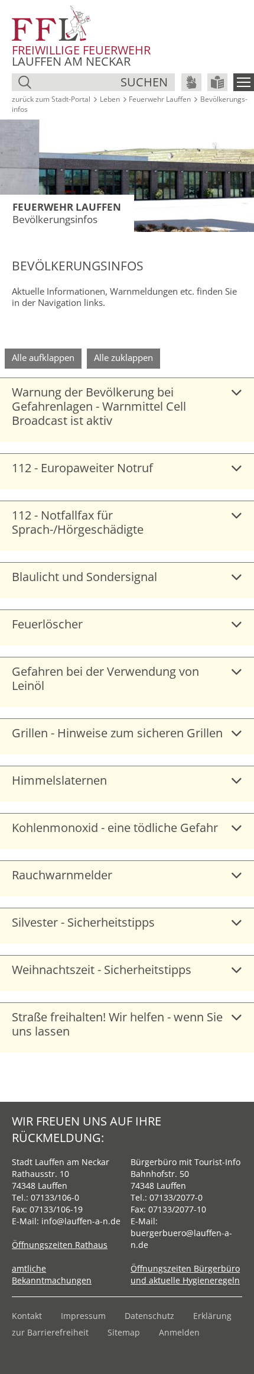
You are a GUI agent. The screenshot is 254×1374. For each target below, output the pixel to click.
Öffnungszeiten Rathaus (60, 1244)
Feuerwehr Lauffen (160, 99)
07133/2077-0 (176, 1197)
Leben (110, 99)
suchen (144, 82)
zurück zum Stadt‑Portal (51, 99)
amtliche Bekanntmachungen (52, 1274)
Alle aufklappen (43, 357)
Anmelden (179, 1332)
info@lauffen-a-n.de (81, 1221)
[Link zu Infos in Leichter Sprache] (217, 82)
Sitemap (124, 1332)
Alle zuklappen (123, 357)
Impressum (83, 1315)
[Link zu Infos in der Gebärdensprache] (191, 82)
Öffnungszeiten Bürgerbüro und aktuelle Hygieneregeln (185, 1274)
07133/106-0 (55, 1197)
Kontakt (27, 1315)
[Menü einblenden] (243, 82)
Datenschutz (149, 1315)
